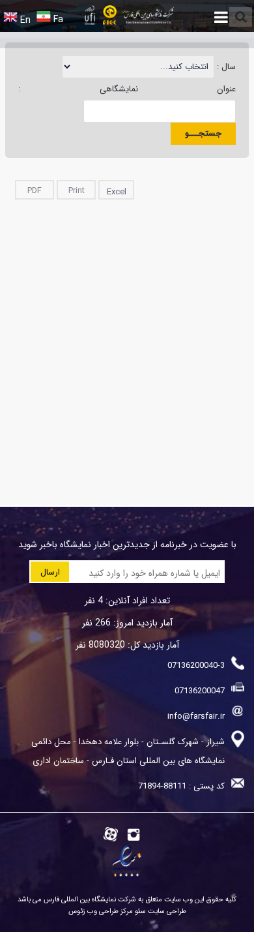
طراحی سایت (166, 911)
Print (76, 191)
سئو (139, 911)
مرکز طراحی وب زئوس (100, 911)
